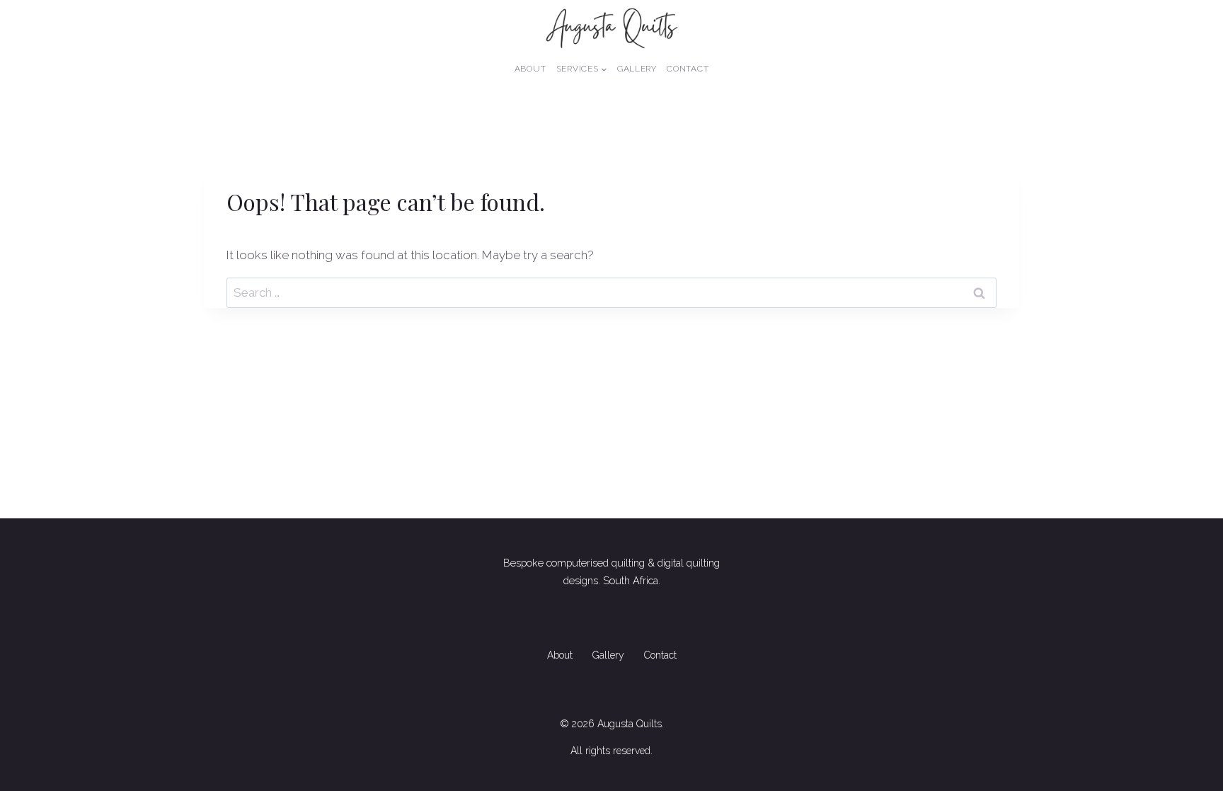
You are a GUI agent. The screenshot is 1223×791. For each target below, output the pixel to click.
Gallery (637, 69)
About (530, 69)
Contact (687, 69)
